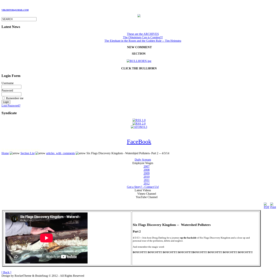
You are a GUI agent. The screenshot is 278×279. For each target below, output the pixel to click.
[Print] (273, 204)
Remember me (14, 98)
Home (5, 153)
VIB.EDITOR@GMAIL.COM (15, 10)
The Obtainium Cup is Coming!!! (143, 37)
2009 (147, 173)
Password (7, 90)
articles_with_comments (60, 153)
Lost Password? (11, 105)
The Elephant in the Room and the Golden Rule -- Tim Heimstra (142, 40)
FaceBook (139, 141)
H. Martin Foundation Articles (21, 149)
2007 (147, 166)
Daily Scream (143, 159)
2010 (147, 176)
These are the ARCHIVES (143, 34)
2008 (147, 169)
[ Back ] (6, 272)
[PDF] (266, 204)
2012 (147, 183)
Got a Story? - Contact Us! (143, 186)
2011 (147, 180)
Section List (27, 153)
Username (8, 83)
